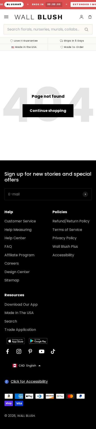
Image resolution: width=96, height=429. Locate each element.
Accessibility (63, 255)
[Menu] (6, 17)
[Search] (86, 29)
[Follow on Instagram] (19, 351)
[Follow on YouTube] (42, 351)
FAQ (8, 246)
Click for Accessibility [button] (29, 381)
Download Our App (21, 304)
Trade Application (20, 329)
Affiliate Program (19, 255)
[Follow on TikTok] (53, 351)
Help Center (15, 238)
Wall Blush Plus (65, 246)
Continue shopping (48, 110)
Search (10, 321)
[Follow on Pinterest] (30, 351)
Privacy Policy (64, 238)
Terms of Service (67, 229)
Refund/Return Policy (71, 221)
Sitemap (11, 280)
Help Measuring (17, 229)
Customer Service (20, 221)
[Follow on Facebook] (7, 351)
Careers (11, 263)
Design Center (17, 271)
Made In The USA (19, 312)
